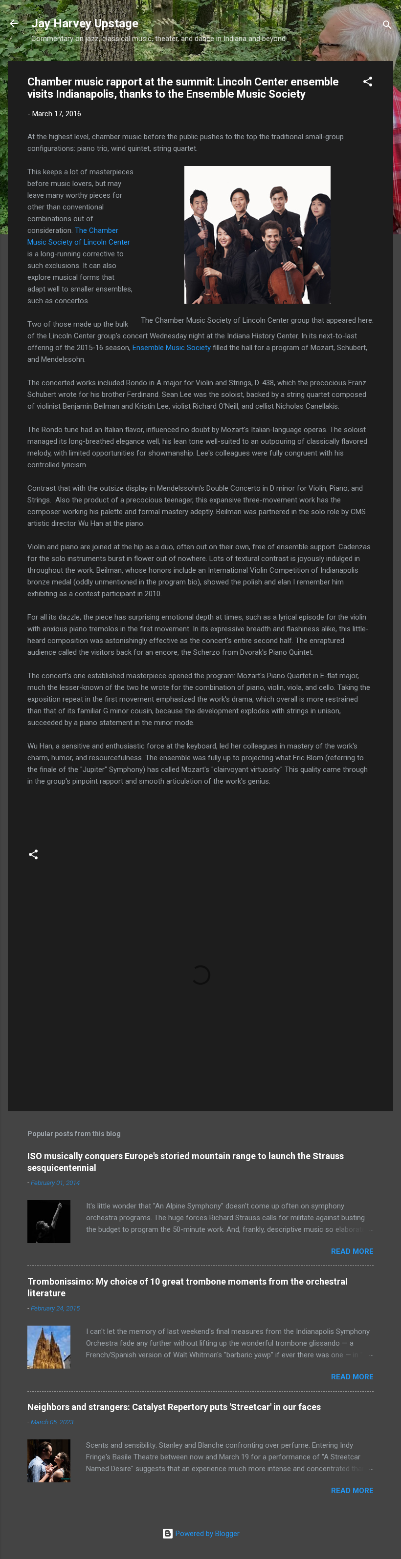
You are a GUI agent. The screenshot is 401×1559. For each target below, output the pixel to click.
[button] (368, 83)
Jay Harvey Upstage (84, 23)
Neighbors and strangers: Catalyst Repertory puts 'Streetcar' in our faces (174, 1407)
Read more (352, 1251)
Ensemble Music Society (172, 347)
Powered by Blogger (207, 1533)
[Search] (387, 27)
